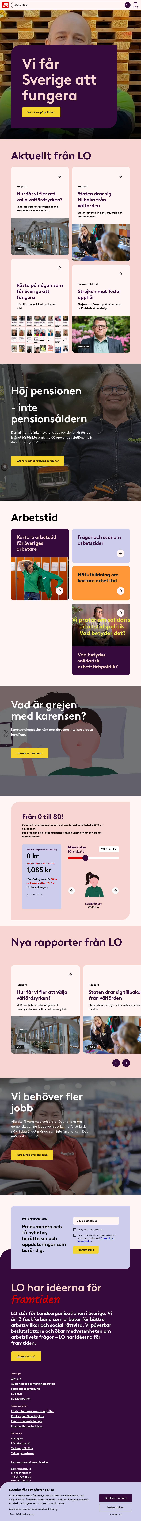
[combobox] (70, 5)
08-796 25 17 (23, 1480)
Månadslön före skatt (77, 849)
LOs (102, 1238)
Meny (135, 6)
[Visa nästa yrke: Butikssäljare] (115, 890)
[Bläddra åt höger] (126, 1063)
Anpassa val (115, 1514)
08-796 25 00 (23, 1476)
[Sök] (127, 5)
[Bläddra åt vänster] (116, 1063)
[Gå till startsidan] (5, 5)
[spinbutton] (109, 849)
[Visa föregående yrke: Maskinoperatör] (71, 890)
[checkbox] (74, 1229)
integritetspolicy (27, 1514)
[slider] (85, 858)
